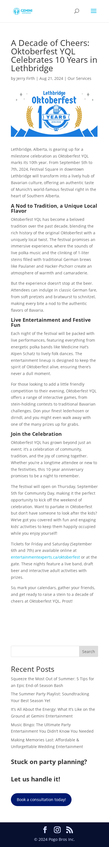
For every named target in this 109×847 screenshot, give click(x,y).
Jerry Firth (25, 78)
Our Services (79, 78)
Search (88, 651)
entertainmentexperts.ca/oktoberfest (45, 557)
